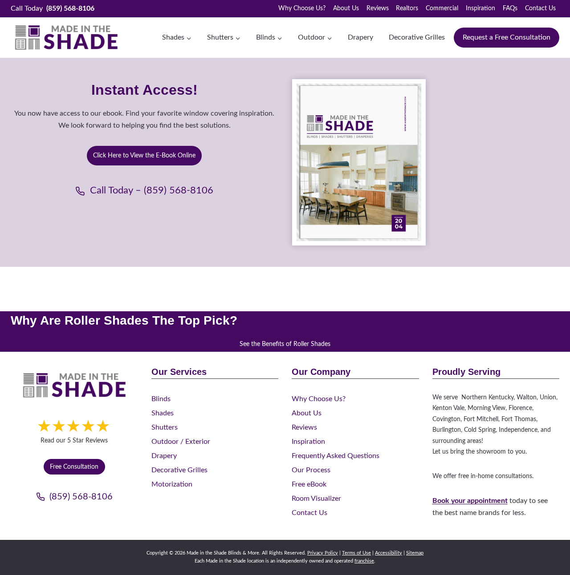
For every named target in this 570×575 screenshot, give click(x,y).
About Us (346, 8)
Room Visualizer (316, 498)
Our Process (311, 470)
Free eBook (309, 484)
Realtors (407, 8)
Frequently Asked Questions (335, 455)
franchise (364, 561)
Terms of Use (356, 553)
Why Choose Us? (302, 8)
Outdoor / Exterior (180, 441)
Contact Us (540, 8)
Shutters (164, 427)
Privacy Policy (322, 553)
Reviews (377, 8)
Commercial (442, 8)
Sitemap (414, 553)
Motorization (171, 484)
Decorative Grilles (417, 37)
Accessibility (388, 553)
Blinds (161, 398)
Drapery (360, 37)
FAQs (510, 8)
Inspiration (480, 8)
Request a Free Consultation (506, 37)
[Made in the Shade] (74, 385)
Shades (162, 413)
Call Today (52, 8)
